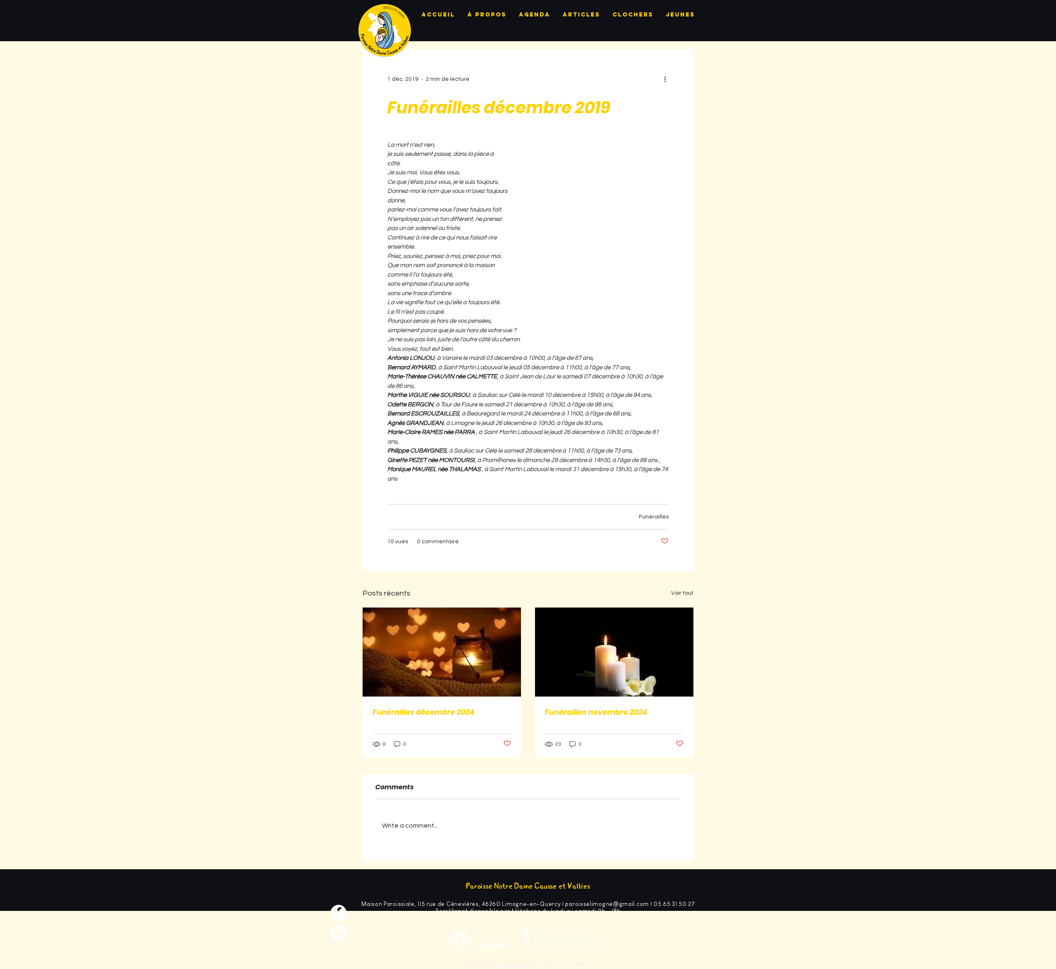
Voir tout (682, 593)
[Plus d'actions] (668, 79)
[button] (596, 192)
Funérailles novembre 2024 (596, 712)
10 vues (397, 541)
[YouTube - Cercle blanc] (338, 933)
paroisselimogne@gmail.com (607, 904)
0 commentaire (438, 541)
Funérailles (654, 517)
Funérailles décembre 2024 (423, 712)
